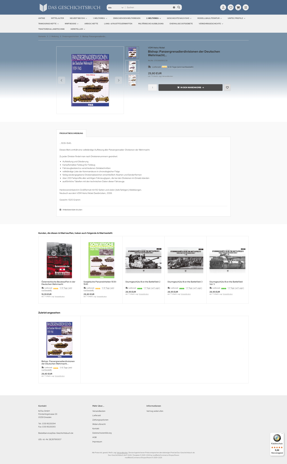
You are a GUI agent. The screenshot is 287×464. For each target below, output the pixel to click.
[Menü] (282, 434)
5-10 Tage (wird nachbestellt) (180, 67)
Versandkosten (167, 76)
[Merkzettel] (231, 7)
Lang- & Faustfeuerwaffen (118, 23)
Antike (41, 18)
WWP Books (70, 23)
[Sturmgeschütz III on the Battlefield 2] (143, 260)
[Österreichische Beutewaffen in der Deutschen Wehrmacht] (59, 260)
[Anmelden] (223, 7)
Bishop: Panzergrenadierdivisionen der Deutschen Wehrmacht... (58, 362)
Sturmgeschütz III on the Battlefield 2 (142, 282)
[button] (116, 7)
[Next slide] (118, 80)
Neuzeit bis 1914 (77, 18)
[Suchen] (179, 7)
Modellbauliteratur (208, 18)
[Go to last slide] (61, 80)
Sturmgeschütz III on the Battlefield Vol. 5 (226, 283)
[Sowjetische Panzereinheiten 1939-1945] (101, 260)
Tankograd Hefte (47, 23)
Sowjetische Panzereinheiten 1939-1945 (100, 283)
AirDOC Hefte (91, 23)
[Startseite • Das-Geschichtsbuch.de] (69, 11)
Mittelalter (57, 18)
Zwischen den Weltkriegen (126, 18)
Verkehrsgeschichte (210, 23)
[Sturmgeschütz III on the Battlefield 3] (185, 260)
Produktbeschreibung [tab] (71, 133)
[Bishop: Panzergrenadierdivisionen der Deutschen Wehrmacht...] (59, 340)
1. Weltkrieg (99, 18)
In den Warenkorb (191, 87)
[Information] (174, 7)
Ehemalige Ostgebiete (181, 23)
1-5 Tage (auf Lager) (152, 288)
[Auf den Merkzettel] (227, 87)
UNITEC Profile (235, 18)
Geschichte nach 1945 (178, 18)
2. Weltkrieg (152, 18)
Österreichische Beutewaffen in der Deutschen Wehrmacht (58, 283)
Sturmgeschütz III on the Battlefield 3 (185, 282)
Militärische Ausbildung (151, 23)
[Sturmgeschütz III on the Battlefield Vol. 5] (227, 260)
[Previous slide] (43, 269)
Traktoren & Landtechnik (51, 29)
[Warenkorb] (238, 7)
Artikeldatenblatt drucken (72, 209)
